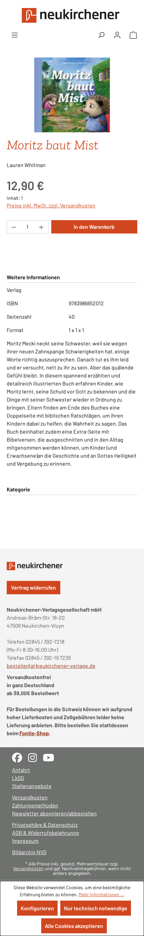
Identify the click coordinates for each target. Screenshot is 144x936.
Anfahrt (21, 770)
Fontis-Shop (34, 733)
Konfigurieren (37, 908)
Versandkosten (30, 797)
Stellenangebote (32, 786)
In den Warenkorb (94, 226)
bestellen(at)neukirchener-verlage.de (51, 665)
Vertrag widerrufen (33, 587)
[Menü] (15, 34)
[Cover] (72, 95)
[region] (72, 95)
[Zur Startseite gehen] (72, 15)
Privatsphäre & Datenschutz (45, 824)
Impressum (25, 840)
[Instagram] (35, 757)
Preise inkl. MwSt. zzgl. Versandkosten (51, 205)
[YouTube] (51, 757)
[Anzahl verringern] (14, 226)
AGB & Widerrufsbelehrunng (45, 832)
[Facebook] (20, 757)
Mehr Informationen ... (101, 894)
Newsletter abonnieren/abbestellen (54, 813)
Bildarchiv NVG (29, 852)
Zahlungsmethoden (35, 805)
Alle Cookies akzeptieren (74, 926)
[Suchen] (101, 34)
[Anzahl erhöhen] (41, 226)
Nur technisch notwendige (95, 908)
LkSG (18, 778)
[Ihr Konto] (117, 34)
